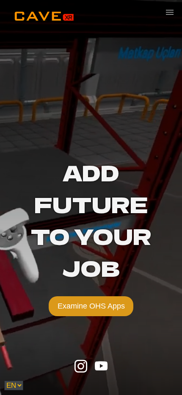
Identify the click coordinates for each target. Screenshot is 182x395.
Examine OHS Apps (91, 306)
